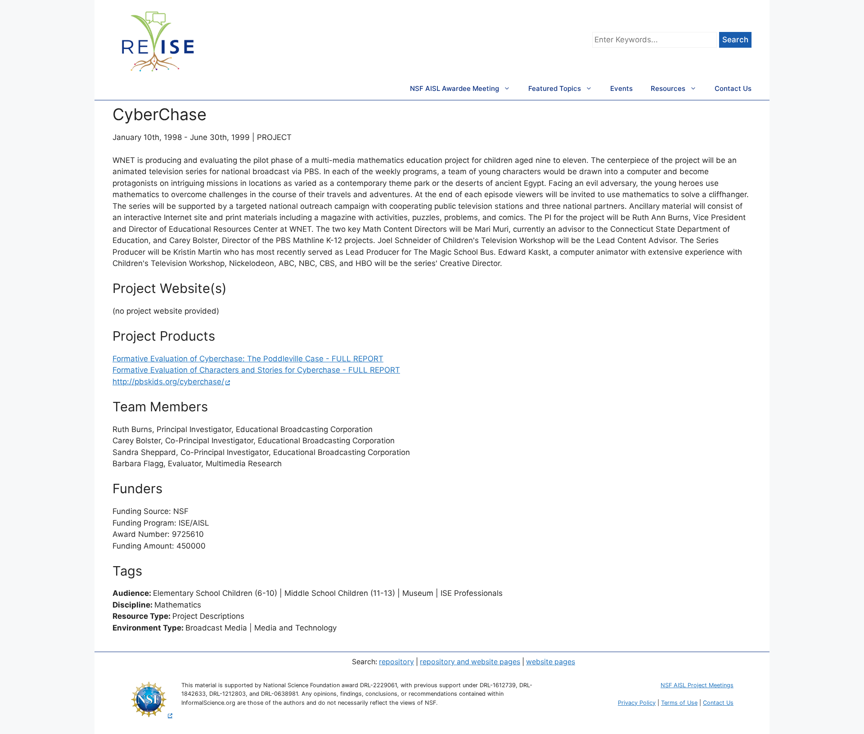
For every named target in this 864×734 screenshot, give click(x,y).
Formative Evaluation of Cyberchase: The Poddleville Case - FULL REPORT (247, 358)
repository (396, 661)
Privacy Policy (637, 702)
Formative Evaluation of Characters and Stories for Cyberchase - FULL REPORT (256, 369)
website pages (550, 661)
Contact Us (733, 88)
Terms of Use (679, 702)
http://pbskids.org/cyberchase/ (168, 381)
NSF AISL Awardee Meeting (454, 88)
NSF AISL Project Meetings (697, 685)
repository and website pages (470, 661)
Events (621, 88)
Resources (668, 88)
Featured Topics (554, 88)
